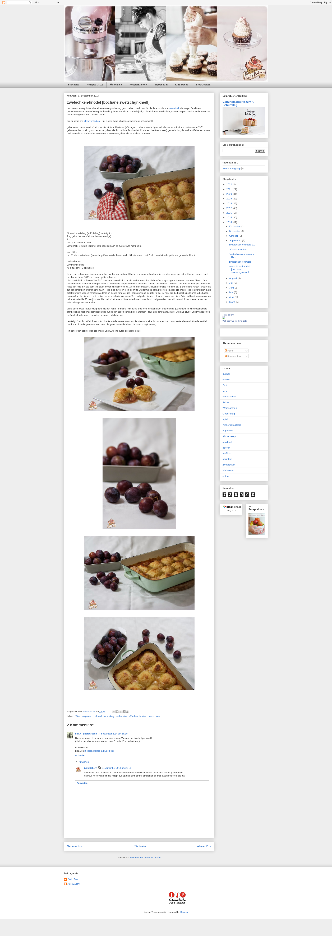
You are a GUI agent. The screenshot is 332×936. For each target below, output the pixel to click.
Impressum (161, 84)
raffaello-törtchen (238, 249)
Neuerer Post (75, 846)
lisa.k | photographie (86, 733)
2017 (229, 208)
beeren (226, 447)
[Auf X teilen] (120, 711)
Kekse (226, 402)
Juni (231, 287)
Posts (230, 350)
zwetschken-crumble (240, 261)
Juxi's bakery (228, 315)
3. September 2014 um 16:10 (112, 733)
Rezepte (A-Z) (95, 84)
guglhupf (227, 442)
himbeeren (228, 470)
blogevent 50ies (92, 121)
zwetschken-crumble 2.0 (242, 244)
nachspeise (121, 716)
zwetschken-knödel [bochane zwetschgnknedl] (239, 269)
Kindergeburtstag (232, 424)
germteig (227, 459)
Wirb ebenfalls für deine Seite (235, 321)
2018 (229, 203)
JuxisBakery (90, 768)
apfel (225, 419)
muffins (226, 453)
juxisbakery (108, 716)
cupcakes (228, 430)
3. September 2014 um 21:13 (116, 768)
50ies (77, 716)
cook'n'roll (174, 108)
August (233, 278)
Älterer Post (204, 846)
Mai (231, 292)
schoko (226, 379)
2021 (229, 189)
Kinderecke (181, 84)
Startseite (73, 84)
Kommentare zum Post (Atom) (145, 857)
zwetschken (154, 716)
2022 (229, 184)
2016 (229, 212)
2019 (229, 198)
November (235, 231)
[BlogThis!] (117, 711)
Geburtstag (229, 413)
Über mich (116, 84)
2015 (229, 217)
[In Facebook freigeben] (124, 711)
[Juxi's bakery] (224, 318)
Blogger (184, 912)
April (232, 297)
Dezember (235, 226)
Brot (225, 385)
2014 (229, 222)
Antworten (80, 755)
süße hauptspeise (137, 716)
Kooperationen (138, 84)
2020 (229, 194)
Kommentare (234, 356)
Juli (231, 282)
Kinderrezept (230, 436)
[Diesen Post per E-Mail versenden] (114, 711)
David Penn (73, 879)
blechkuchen (229, 396)
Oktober (234, 235)
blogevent (86, 716)
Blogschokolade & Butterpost (99, 751)
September (235, 240)
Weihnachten (230, 408)
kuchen (226, 373)
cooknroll (97, 716)
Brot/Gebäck (203, 84)
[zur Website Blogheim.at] (232, 511)
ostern (226, 476)
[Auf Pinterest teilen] (127, 711)
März (232, 301)
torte (225, 391)
